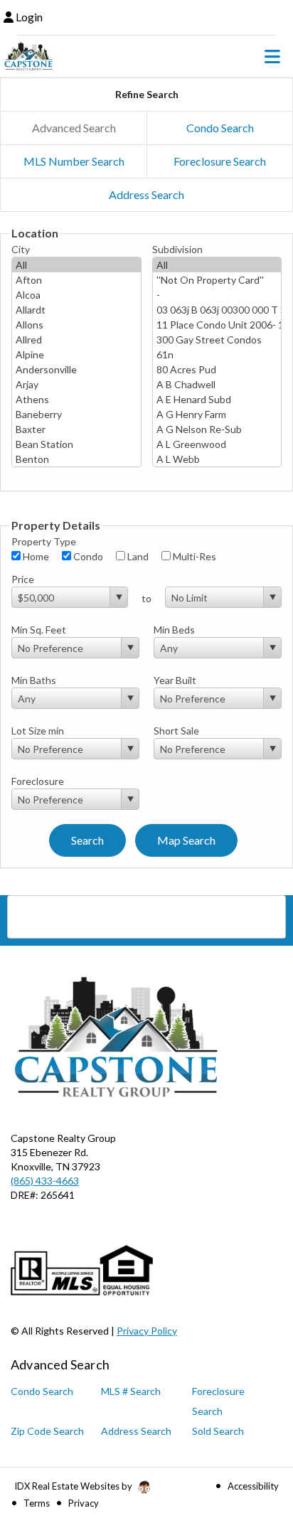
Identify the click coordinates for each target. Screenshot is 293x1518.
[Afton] (76, 279)
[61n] (217, 354)
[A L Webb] (217, 458)
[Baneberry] (76, 414)
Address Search (146, 194)
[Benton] (76, 458)
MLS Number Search (73, 161)
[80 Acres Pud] (217, 369)
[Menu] (272, 56)
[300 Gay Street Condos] (217, 339)
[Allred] (76, 339)
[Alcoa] (76, 294)
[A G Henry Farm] (217, 414)
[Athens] (76, 399)
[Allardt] (76, 309)
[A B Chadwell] (217, 384)
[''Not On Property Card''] (217, 279)
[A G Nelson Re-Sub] (217, 429)
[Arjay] (76, 384)
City (20, 249)
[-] (217, 294)
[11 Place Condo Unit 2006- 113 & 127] (217, 324)
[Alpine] (76, 354)
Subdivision (177, 249)
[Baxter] (76, 429)
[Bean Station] (76, 444)
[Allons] (76, 324)
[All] (76, 264)
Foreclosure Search (220, 161)
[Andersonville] (76, 369)
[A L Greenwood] (217, 444)
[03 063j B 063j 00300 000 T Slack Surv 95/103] (217, 309)
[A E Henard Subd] (217, 399)
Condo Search (220, 127)
